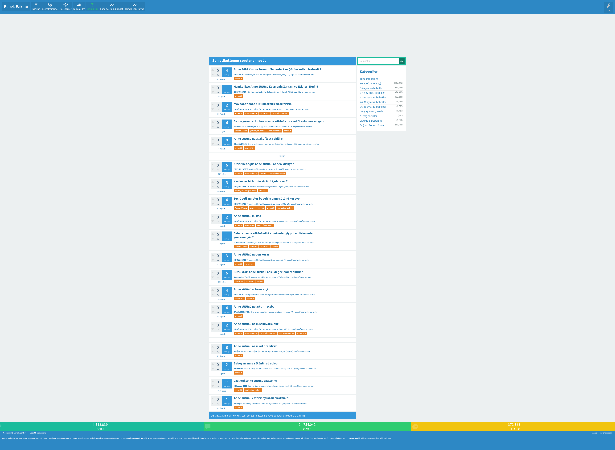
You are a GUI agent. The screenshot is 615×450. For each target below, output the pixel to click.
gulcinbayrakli (283, 242)
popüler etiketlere (284, 415)
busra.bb (279, 260)
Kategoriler (65, 9)
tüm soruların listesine (254, 415)
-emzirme (249, 264)
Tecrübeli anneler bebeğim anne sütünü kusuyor (267, 198)
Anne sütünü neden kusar (251, 254)
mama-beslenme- (286, 333)
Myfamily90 (285, 92)
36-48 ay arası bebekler (373, 106)
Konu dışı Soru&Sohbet (111, 9)
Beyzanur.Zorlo (284, 294)
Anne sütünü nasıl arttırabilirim (255, 346)
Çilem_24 (281, 351)
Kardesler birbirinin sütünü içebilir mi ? (260, 181)
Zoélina (282, 277)
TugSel (280, 187)
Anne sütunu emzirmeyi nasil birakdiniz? (261, 398)
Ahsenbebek (281, 127)
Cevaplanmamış (50, 9)
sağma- (260, 281)
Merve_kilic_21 (281, 75)
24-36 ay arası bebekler (373, 102)
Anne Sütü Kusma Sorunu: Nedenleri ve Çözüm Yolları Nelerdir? (277, 69)
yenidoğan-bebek (280, 113)
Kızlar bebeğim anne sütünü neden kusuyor (264, 164)
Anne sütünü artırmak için (252, 289)
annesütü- (264, 113)
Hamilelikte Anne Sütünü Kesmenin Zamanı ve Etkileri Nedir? (276, 86)
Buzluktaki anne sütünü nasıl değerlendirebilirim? (268, 272)
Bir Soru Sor (92, 9)
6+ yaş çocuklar (368, 116)
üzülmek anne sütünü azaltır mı (255, 380)
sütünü (263, 173)
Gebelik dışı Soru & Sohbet (14, 433)
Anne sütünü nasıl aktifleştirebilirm (258, 138)
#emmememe (275, 131)
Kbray (278, 169)
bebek (275, 246)
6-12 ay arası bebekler (256, 277)
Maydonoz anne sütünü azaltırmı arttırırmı (263, 104)
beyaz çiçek (284, 386)
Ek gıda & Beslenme (371, 120)
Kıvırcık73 (283, 329)
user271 (282, 109)
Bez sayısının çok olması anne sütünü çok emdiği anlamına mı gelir (279, 121)
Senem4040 (281, 204)
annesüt (238, 79)
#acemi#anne (251, 113)
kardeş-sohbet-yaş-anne (245, 191)
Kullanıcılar (79, 9)
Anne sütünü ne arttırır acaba (254, 306)
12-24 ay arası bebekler (256, 92)
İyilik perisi (285, 369)
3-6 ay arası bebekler (255, 144)
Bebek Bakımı (16, 6)
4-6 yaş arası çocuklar (372, 111)
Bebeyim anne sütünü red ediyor (256, 363)
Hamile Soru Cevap (134, 9)
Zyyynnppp (285, 312)
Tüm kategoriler (369, 78)
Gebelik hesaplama (38, 433)
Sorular (36, 9)
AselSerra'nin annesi (286, 144)
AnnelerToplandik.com (602, 433)
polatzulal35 (284, 221)
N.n (280, 403)
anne (252, 208)
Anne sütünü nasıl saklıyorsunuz (256, 324)
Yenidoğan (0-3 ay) (254, 75)
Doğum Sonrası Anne (255, 294)
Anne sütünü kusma (247, 216)
